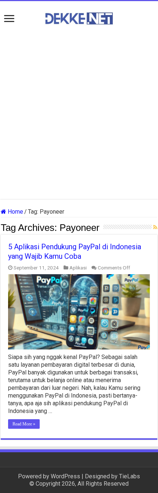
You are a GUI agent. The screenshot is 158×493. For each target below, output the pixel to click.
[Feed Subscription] (155, 227)
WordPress (65, 476)
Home (14, 211)
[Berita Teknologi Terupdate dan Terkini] (79, 17)
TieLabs (129, 476)
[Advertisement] (79, 113)
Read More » (23, 424)
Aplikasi (78, 268)
